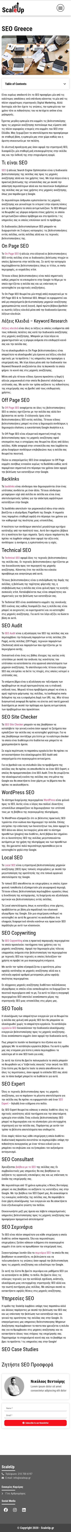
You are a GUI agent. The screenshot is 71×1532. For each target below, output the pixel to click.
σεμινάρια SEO (43, 1252)
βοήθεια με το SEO (26, 1167)
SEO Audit (10, 633)
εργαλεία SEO (9, 1028)
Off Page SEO (12, 407)
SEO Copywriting (13, 940)
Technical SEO (12, 557)
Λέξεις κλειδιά (10, 328)
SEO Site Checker (14, 724)
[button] (60, 8)
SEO (4, 170)
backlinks (10, 486)
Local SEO (10, 865)
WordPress (49, 800)
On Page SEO (12, 253)
